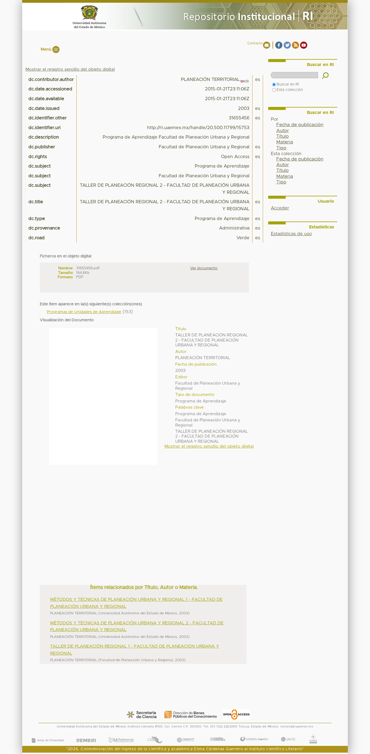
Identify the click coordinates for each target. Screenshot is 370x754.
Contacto (255, 43)
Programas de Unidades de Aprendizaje (84, 312)
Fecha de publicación (299, 124)
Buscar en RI (288, 84)
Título (282, 136)
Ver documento (204, 268)
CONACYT (185, 734)
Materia (284, 142)
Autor (282, 130)
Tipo (281, 148)
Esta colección (290, 90)
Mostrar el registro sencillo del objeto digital (70, 69)
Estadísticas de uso (291, 234)
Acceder (280, 208)
